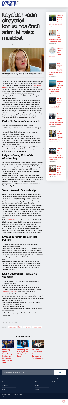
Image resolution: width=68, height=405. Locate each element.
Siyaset (34, 45)
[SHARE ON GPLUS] (9, 322)
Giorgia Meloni (12, 327)
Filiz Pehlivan (8, 45)
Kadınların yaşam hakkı (9, 292)
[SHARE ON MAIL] (16, 322)
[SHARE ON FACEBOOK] (6, 322)
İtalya (19, 327)
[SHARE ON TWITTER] (3, 322)
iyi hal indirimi (27, 327)
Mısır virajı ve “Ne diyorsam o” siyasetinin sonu (22, 353)
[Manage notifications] (63, 401)
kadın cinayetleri (37, 327)
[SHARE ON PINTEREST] (12, 322)
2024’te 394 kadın (13, 220)
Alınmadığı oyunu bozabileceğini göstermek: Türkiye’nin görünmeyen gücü (8, 356)
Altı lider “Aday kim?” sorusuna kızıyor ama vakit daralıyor (37, 354)
